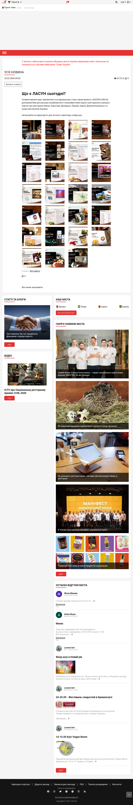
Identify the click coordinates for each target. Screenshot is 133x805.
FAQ (82, 784)
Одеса (104, 306)
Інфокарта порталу (21, 784)
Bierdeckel (60, 604)
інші (9, 344)
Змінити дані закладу (64, 784)
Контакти (116, 784)
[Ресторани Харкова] (120, 307)
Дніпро (62, 306)
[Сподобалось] (23, 276)
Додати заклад (42, 784)
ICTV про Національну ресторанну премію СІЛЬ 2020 (24, 391)
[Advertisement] (66, 30)
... (93, 601)
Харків (125, 306)
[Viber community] (79, 791)
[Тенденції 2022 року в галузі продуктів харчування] (92, 568)
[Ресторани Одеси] (99, 307)
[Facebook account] (48, 791)
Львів (83, 306)
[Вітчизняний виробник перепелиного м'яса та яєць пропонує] (92, 428)
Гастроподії (29, 8)
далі (61, 574)
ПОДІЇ (18, 8)
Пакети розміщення (98, 784)
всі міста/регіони (66, 313)
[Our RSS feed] (85, 791)
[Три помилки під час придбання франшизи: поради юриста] (27, 339)
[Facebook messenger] (66, 791)
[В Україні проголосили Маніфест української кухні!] (92, 532)
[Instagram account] (54, 791)
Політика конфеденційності (66, 797)
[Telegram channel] (72, 791)
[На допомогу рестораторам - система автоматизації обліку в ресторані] (92, 481)
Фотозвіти (35, 271)
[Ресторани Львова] (79, 307)
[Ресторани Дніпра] (57, 307)
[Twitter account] (60, 791)
